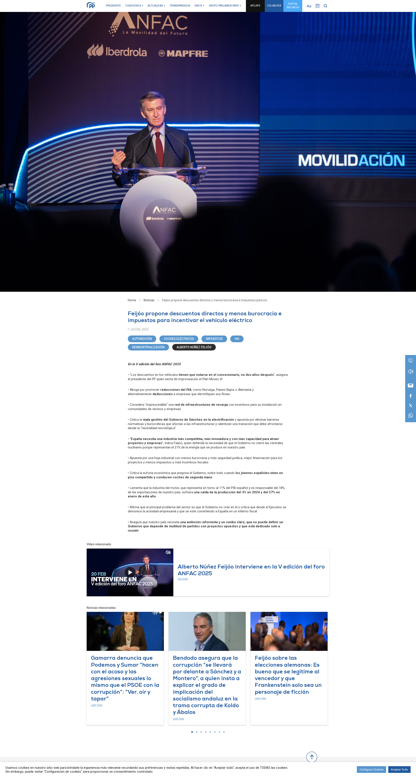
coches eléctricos (179, 338)
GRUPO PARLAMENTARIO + (225, 5)
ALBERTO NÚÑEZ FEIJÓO (194, 347)
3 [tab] (201, 732)
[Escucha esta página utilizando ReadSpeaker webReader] (410, 373)
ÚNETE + (199, 5)
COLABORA (274, 5)
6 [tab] (215, 732)
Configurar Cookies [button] (371, 769)
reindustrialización (148, 347)
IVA (237, 338)
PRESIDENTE (113, 5)
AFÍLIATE (255, 5)
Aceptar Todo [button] (399, 769)
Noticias (149, 300)
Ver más (183, 578)
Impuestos (214, 338)
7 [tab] (219, 732)
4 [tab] (205, 732)
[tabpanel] (125, 668)
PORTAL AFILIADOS (293, 5)
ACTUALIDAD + (156, 5)
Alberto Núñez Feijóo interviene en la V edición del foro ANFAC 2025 (251, 571)
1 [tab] (192, 732)
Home (132, 300)
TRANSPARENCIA (180, 5)
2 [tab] (196, 732)
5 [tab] (210, 732)
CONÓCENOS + (134, 5)
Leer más (96, 705)
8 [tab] (224, 732)
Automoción (142, 338)
